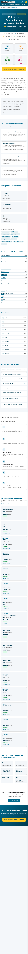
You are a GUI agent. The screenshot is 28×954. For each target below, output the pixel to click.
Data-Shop (18, 4)
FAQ (24, 4)
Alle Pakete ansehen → (6, 503)
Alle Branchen (11, 4)
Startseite (4, 4)
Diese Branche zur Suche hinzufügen (14, 69)
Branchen (9, 7)
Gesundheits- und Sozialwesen (9, 13)
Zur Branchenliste (14, 800)
